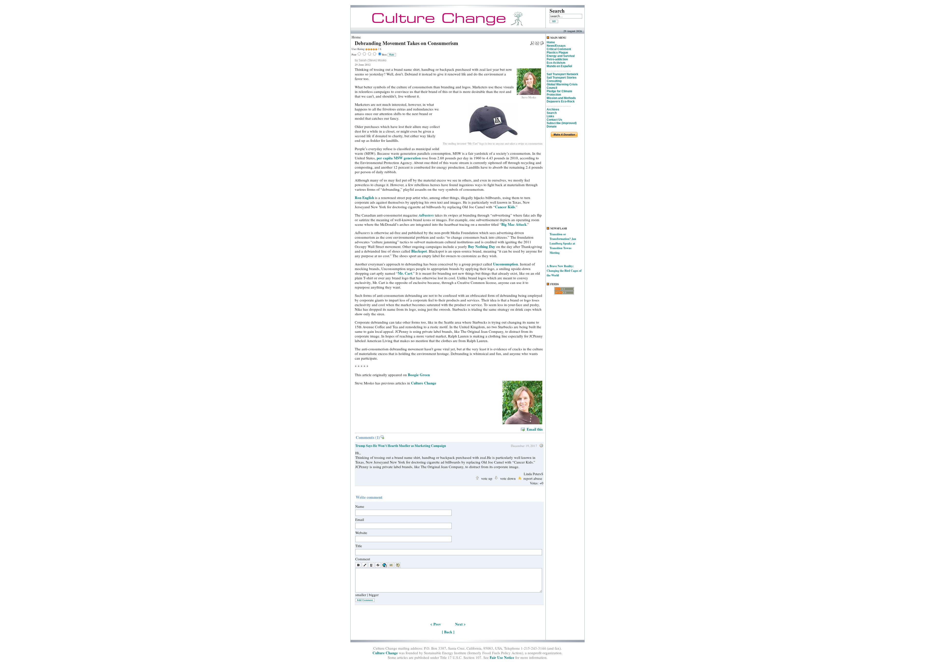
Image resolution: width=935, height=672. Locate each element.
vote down (508, 478)
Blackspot (419, 251)
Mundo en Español (559, 66)
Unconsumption (505, 264)
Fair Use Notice (502, 657)
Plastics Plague (557, 52)
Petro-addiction (557, 59)
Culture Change (423, 383)
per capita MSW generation (399, 158)
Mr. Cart (405, 273)
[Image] (391, 565)
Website (361, 532)
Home (551, 42)
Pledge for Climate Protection (559, 93)
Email (359, 519)
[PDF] (532, 41)
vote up (486, 478)
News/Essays (556, 45)
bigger (374, 594)
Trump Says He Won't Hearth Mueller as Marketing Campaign (400, 445)
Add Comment (365, 600)
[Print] (537, 41)
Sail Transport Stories (562, 77)
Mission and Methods (561, 98)
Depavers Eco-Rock (561, 101)
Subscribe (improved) (562, 123)
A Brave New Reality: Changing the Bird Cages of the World (564, 270)
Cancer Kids (505, 206)
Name (359, 506)
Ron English (364, 197)
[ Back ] (448, 632)
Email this (535, 429)
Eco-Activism (556, 62)
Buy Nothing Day (481, 246)
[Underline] (371, 565)
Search (552, 113)
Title (358, 545)
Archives (553, 109)
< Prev (435, 624)
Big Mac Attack (513, 224)
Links (550, 116)
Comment (362, 558)
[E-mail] (542, 41)
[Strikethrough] (378, 565)
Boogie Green (419, 374)
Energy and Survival (561, 56)
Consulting (554, 81)
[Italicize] (365, 565)
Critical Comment (559, 49)
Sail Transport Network (562, 74)
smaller (360, 594)
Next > (460, 624)
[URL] (384, 565)
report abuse (533, 478)
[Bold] (358, 565)
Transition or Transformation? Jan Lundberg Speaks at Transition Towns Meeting (563, 243)
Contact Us (554, 119)
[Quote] (398, 565)
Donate (552, 126)
